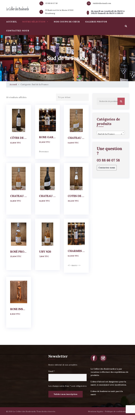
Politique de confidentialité (117, 411)
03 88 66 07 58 (51, 3)
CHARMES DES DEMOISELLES (76, 251)
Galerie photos (96, 21)
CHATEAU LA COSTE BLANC (76, 138)
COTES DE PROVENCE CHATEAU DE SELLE (76, 196)
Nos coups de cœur (67, 21)
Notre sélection (33, 21)
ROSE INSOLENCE (18, 309)
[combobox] (111, 133)
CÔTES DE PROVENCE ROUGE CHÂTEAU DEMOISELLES (18, 138)
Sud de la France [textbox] (110, 134)
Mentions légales (95, 411)
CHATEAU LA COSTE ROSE (18, 196)
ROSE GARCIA (47, 137)
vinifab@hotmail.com (102, 3)
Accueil (11, 21)
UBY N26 (45, 251)
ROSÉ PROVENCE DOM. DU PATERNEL (18, 251)
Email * (51, 371)
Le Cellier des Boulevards (24, 411)
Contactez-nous (17, 30)
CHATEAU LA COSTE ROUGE (47, 196)
